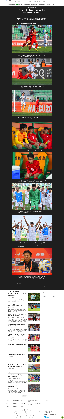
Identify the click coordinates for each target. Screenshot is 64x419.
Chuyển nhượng (48, 4)
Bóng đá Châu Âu (16, 403)
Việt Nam (17, 4)
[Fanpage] (52, 409)
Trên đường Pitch (37, 1)
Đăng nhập (56, 1)
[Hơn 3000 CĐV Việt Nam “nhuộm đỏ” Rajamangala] (34, 388)
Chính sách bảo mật (38, 403)
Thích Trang (44, 296)
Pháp (31, 4)
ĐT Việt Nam (13, 317)
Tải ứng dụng (46, 400)
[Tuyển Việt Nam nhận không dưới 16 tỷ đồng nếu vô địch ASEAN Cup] (34, 347)
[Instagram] (54, 409)
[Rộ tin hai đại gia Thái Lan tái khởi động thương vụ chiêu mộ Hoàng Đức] (34, 307)
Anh (19, 4)
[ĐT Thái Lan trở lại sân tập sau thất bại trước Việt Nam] (34, 297)
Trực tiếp (7, 406)
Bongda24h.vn (53, 414)
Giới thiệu (36, 400)
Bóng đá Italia (15, 406)
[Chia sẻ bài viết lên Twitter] (46, 15)
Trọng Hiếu (35, 286)
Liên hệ (46, 411)
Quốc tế (33, 4)
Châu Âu (24, 4)
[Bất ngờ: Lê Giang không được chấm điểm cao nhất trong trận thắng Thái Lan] (34, 337)
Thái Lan (13, 297)
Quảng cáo (50, 411)
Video (53, 4)
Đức (29, 4)
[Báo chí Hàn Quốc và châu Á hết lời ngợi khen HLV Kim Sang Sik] (34, 317)
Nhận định (43, 4)
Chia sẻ (54, 296)
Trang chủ (7, 400)
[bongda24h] (7, 4)
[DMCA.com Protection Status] (46, 417)
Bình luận (40, 4)
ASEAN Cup (13, 4)
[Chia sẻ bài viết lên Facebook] (44, 15)
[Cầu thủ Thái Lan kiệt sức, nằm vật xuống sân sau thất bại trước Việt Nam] (34, 368)
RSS (44, 409)
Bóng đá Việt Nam (32, 7)
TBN (21, 4)
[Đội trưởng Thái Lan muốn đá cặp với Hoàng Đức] (34, 358)
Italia (27, 4)
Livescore (22, 406)
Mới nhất (30, 1)
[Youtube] (56, 409)
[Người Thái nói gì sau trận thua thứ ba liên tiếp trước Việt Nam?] (34, 327)
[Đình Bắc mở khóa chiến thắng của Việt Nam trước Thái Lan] (34, 378)
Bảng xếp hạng (30, 404)
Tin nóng (9, 4)
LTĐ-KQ (36, 4)
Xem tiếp (24, 395)
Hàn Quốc (22, 317)
